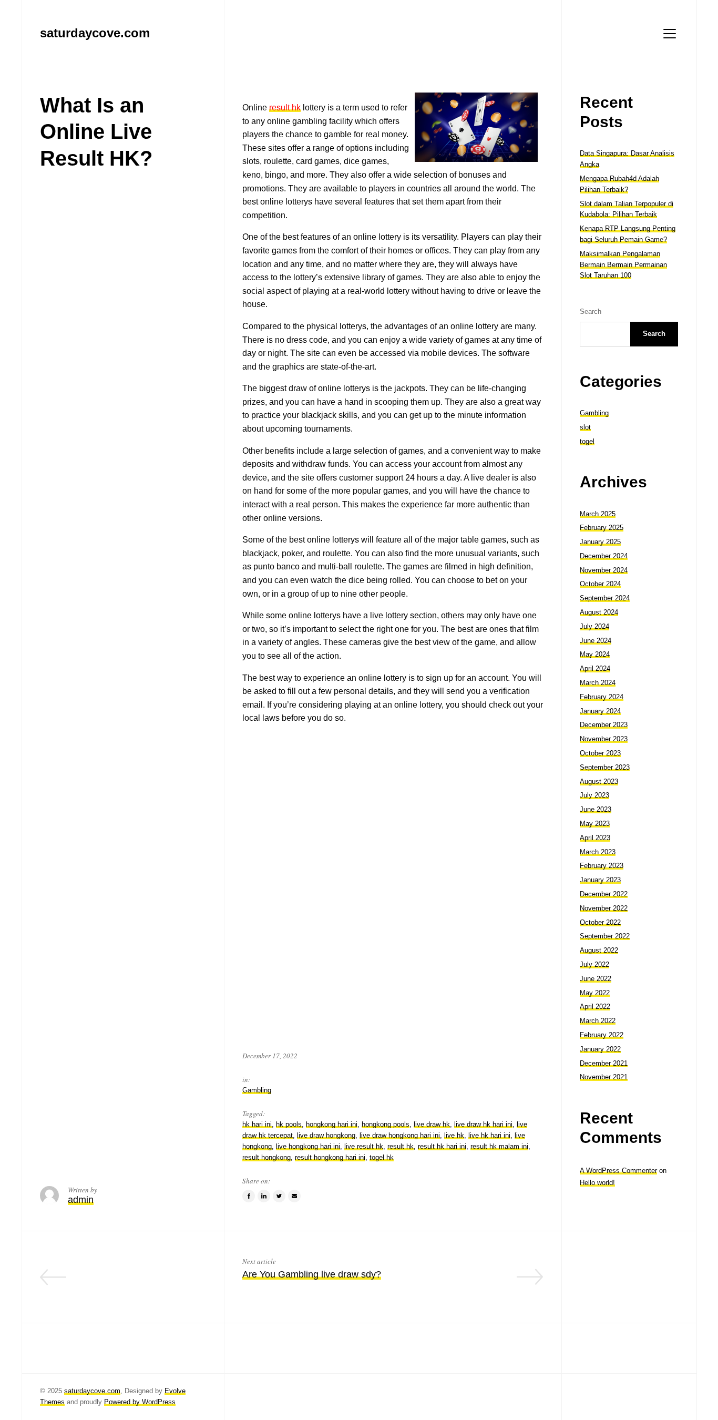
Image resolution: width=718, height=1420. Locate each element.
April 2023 (595, 838)
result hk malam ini (499, 1146)
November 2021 (604, 1077)
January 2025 (600, 542)
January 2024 (600, 711)
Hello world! (597, 1183)
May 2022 (595, 993)
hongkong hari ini (331, 1124)
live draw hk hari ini (483, 1124)
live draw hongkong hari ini (400, 1135)
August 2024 (599, 612)
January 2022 (600, 1049)
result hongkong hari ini (330, 1157)
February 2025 (601, 528)
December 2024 (604, 556)
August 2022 (599, 950)
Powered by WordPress (140, 1402)
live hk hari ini (489, 1135)
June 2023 (595, 809)
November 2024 (604, 570)
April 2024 (595, 668)
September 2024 (605, 598)
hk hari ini (257, 1124)
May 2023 (595, 824)
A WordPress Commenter (618, 1170)
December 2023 (604, 725)
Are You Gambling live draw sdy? (311, 1274)
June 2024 (595, 641)
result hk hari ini (442, 1146)
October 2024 (600, 584)
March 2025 (598, 514)
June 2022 (595, 979)
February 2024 (601, 697)
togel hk (382, 1157)
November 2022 (604, 908)
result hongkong (266, 1157)
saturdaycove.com (92, 1391)
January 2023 (600, 880)
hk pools (289, 1124)
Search (590, 311)
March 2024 (598, 683)
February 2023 (601, 866)
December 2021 (604, 1063)
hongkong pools (385, 1124)
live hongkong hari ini (308, 1146)
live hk (454, 1135)
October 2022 (600, 922)
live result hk (363, 1146)
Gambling (256, 1090)
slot (585, 427)
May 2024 (595, 654)
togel (587, 441)
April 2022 (595, 1006)
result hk (285, 107)
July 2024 (594, 626)
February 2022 (601, 1035)
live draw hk (432, 1124)
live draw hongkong (326, 1135)
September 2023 (605, 767)
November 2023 (604, 739)
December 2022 (604, 894)
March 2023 (598, 852)
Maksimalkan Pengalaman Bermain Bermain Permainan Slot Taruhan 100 (623, 265)
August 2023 (599, 781)
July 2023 (594, 795)
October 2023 (600, 753)
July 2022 (594, 964)
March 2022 (598, 1021)
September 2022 (605, 936)
